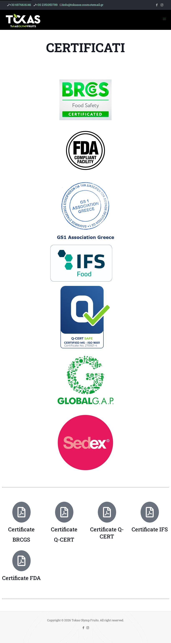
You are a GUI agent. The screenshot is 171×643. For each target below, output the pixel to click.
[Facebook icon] (156, 5)
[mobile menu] (164, 19)
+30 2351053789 (47, 5)
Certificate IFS (150, 529)
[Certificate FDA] (21, 560)
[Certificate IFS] (150, 512)
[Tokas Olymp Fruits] (23, 20)
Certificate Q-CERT (107, 533)
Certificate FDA (21, 577)
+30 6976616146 (20, 5)
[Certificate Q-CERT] (107, 512)
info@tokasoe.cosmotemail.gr (83, 5)
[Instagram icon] (161, 5)
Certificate (21, 529)
